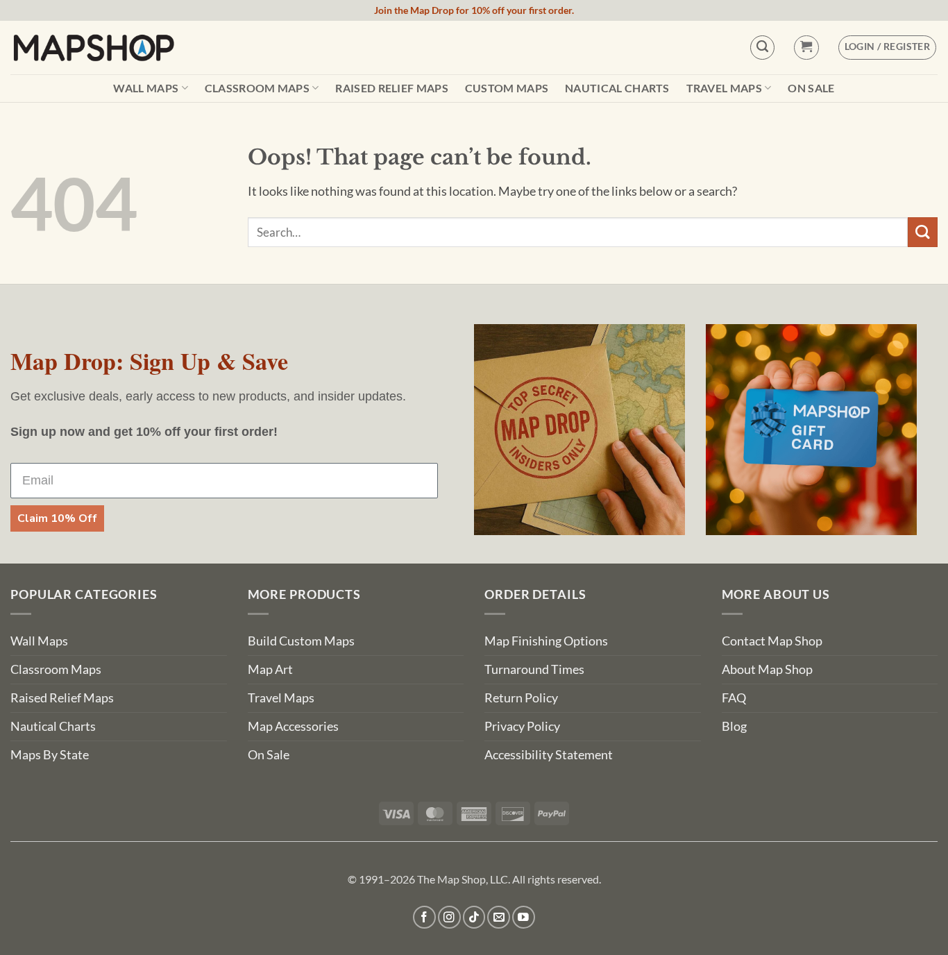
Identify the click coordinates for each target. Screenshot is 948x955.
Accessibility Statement (548, 754)
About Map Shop (767, 669)
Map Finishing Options (546, 641)
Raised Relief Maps (391, 88)
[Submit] (923, 232)
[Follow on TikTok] (474, 917)
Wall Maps (145, 87)
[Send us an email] (498, 917)
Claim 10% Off (57, 518)
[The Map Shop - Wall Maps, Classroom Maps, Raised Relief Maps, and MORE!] (93, 47)
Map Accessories (293, 726)
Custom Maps (507, 88)
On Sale (811, 88)
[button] (806, 47)
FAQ (734, 698)
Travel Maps (724, 87)
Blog (734, 726)
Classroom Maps (257, 87)
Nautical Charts (617, 88)
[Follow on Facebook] (424, 917)
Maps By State (49, 754)
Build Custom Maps (301, 641)
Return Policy (521, 698)
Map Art (270, 669)
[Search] (762, 47)
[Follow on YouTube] (523, 917)
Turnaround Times (534, 669)
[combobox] (578, 232)
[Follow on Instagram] (449, 917)
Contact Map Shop (772, 641)
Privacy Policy (522, 726)
